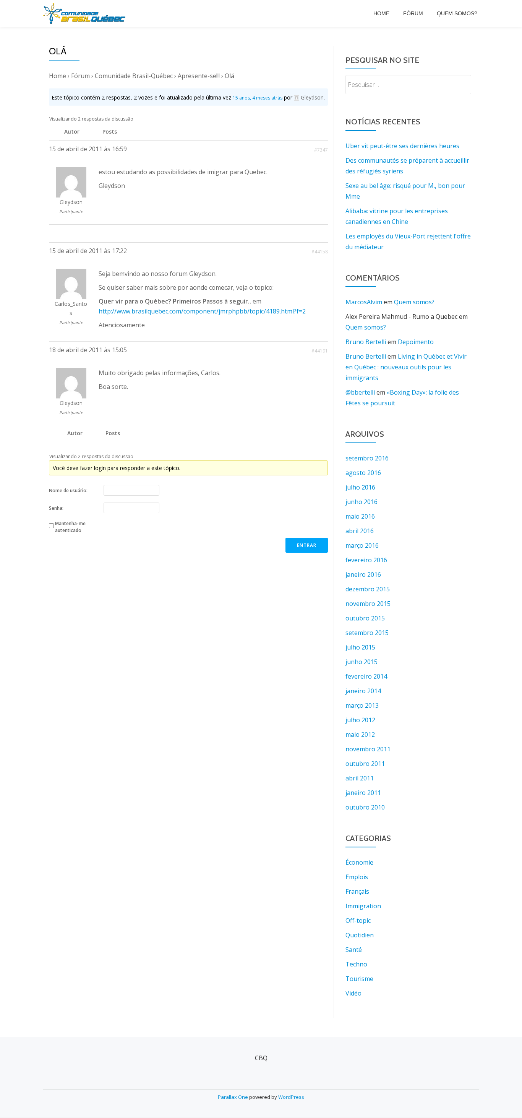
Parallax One (233, 1097)
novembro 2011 (368, 749)
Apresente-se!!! (199, 76)
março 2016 (362, 545)
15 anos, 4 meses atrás (257, 98)
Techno (356, 964)
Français (357, 891)
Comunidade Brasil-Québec (134, 76)
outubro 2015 (365, 618)
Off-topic (358, 920)
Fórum (413, 13)
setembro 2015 (367, 632)
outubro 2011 (365, 763)
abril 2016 (359, 531)
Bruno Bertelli (365, 342)
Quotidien (359, 935)
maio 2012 (360, 734)
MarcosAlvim (363, 302)
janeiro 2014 (363, 691)
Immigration (363, 906)
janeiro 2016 (363, 574)
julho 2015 (360, 647)
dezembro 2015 (367, 589)
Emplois (356, 877)
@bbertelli (360, 392)
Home (381, 13)
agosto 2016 (363, 472)
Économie (359, 862)
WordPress (291, 1097)
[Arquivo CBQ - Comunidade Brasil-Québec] (85, 13)
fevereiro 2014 (366, 676)
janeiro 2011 (363, 792)
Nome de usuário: (68, 490)
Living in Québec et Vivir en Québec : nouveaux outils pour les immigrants (406, 367)
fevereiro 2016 (366, 560)
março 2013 (362, 705)
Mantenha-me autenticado (70, 527)
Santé (353, 949)
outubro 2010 (365, 807)
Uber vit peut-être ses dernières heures (402, 146)
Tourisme (359, 978)
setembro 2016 (367, 458)
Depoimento (416, 342)
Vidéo (353, 993)
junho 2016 (361, 502)
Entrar (306, 545)
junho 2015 (361, 662)
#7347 (321, 150)
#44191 (319, 351)
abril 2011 (359, 778)
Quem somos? (457, 13)
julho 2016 (360, 487)
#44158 (319, 251)
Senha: (56, 508)
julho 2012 (360, 720)
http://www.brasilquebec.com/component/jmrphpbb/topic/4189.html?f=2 (202, 311)
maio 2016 (360, 516)
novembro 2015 (368, 603)
